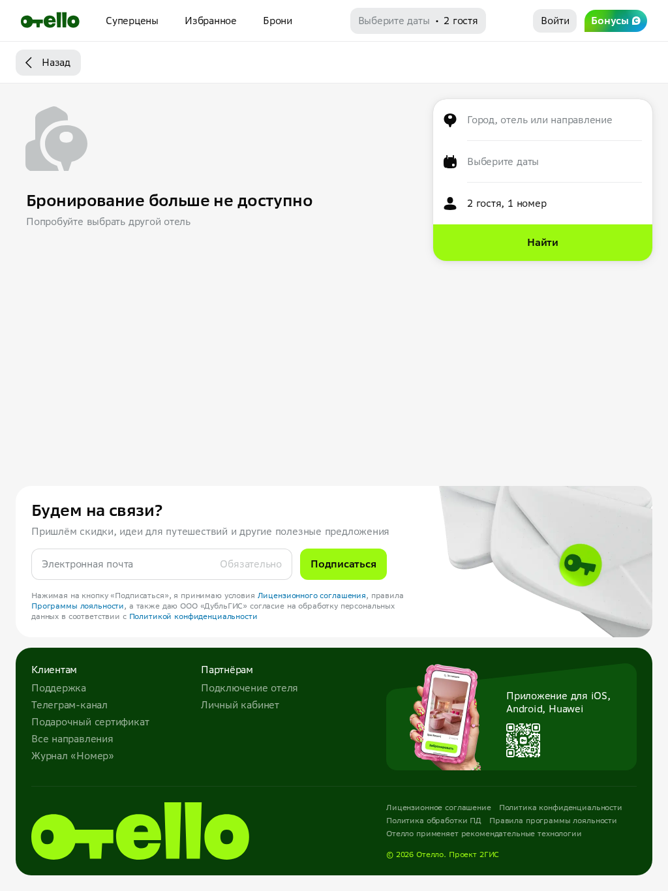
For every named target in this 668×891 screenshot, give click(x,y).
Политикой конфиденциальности (193, 616)
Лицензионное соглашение (438, 807)
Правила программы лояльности (553, 820)
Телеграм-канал (69, 705)
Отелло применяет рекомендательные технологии (484, 833)
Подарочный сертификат (90, 722)
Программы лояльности (77, 606)
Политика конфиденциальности (560, 807)
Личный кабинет (240, 705)
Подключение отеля (249, 688)
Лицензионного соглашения (312, 595)
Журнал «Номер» (72, 755)
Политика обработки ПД (433, 820)
